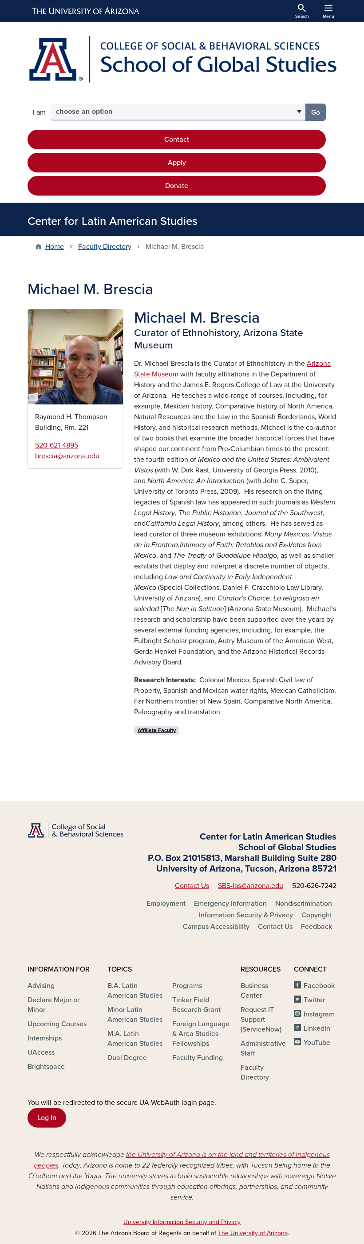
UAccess (41, 1052)
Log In (46, 1117)
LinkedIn (317, 1028)
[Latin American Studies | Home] (182, 59)
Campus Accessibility (216, 926)
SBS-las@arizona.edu (250, 885)
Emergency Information (230, 903)
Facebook (319, 985)
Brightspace (46, 1066)
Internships (45, 1038)
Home (54, 246)
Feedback (316, 926)
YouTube (317, 1042)
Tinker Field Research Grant (196, 1005)
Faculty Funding (197, 1057)
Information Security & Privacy (246, 915)
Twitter (314, 1000)
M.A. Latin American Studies (134, 1038)
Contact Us (192, 885)
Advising (41, 985)
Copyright (316, 915)
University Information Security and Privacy (182, 1222)
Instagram (319, 1014)
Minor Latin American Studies (134, 1014)
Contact (176, 139)
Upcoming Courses (57, 1024)
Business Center (254, 990)
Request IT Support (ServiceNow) (261, 1019)
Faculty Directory (104, 246)
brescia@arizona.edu (67, 456)
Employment (166, 903)
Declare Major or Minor (53, 1005)
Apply (177, 162)
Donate (176, 185)
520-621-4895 (56, 445)
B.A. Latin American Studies (134, 990)
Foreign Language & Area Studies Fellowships (200, 1034)
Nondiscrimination (303, 903)
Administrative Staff (263, 1048)
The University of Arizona (253, 1233)
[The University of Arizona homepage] (86, 11)
